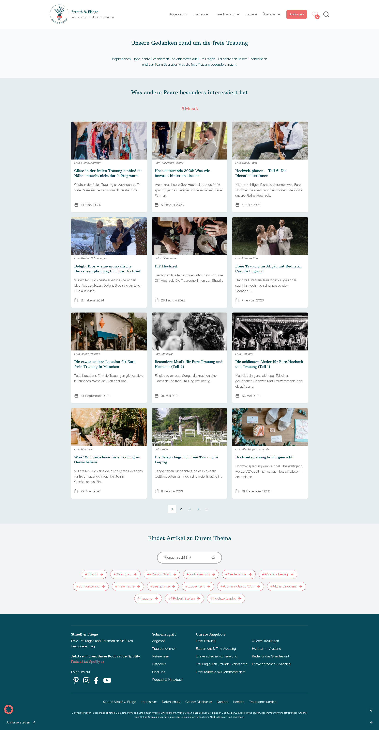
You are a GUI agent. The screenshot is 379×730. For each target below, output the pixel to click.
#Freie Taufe (125, 586)
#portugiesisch (198, 574)
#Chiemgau (122, 574)
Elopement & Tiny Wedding (216, 649)
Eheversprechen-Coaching (271, 664)
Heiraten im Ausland (266, 649)
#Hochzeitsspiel (223, 598)
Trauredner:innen (164, 649)
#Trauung (145, 598)
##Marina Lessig (275, 574)
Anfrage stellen (18, 722)
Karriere (251, 14)
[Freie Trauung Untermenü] (238, 14)
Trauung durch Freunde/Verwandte (221, 664)
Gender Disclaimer (198, 702)
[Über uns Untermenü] (278, 14)
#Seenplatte (160, 586)
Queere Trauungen (265, 641)
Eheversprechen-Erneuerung (216, 656)
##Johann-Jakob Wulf (237, 586)
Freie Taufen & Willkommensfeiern (220, 672)
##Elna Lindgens (283, 586)
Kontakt (222, 702)
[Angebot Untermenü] (185, 14)
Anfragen (297, 14)
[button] (8, 709)
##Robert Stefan (181, 598)
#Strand (91, 574)
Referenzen (160, 656)
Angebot (175, 14)
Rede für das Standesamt (270, 656)
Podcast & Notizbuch (167, 680)
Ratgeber (159, 664)
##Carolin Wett (159, 574)
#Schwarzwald (87, 586)
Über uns (269, 14)
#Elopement (195, 586)
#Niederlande (235, 574)
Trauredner (201, 14)
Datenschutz (171, 702)
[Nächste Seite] (207, 509)
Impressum (149, 702)
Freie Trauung (225, 14)
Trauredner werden (262, 702)
